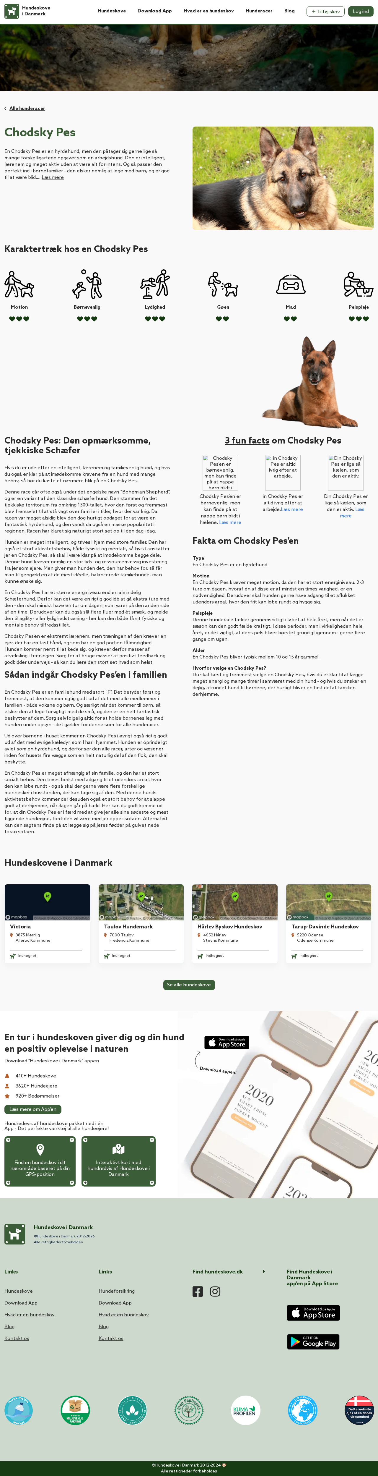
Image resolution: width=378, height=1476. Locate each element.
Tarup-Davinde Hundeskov (325, 927)
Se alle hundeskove (189, 985)
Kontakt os (16, 1338)
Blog (289, 11)
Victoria (20, 927)
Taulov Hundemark (128, 927)
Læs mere (53, 177)
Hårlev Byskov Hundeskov (230, 927)
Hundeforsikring (117, 1291)
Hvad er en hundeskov (209, 11)
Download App (155, 11)
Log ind (361, 11)
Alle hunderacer (27, 108)
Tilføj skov (328, 12)
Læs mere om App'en (32, 1109)
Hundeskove (112, 11)
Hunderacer (259, 11)
